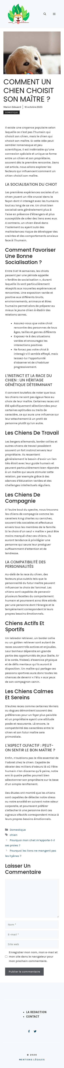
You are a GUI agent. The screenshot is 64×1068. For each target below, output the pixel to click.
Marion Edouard (12, 107)
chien (13, 835)
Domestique (11, 112)
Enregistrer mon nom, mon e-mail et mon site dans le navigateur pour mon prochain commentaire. (33, 956)
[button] (44, 14)
